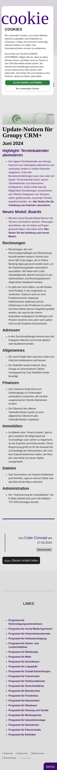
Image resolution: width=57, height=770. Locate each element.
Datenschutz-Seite (21, 70)
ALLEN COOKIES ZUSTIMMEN (27, 83)
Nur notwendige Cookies (27, 88)
